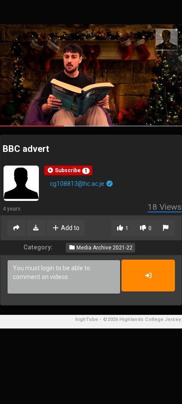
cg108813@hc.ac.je (78, 183)
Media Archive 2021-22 (104, 248)
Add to (70, 227)
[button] (68, 170)
